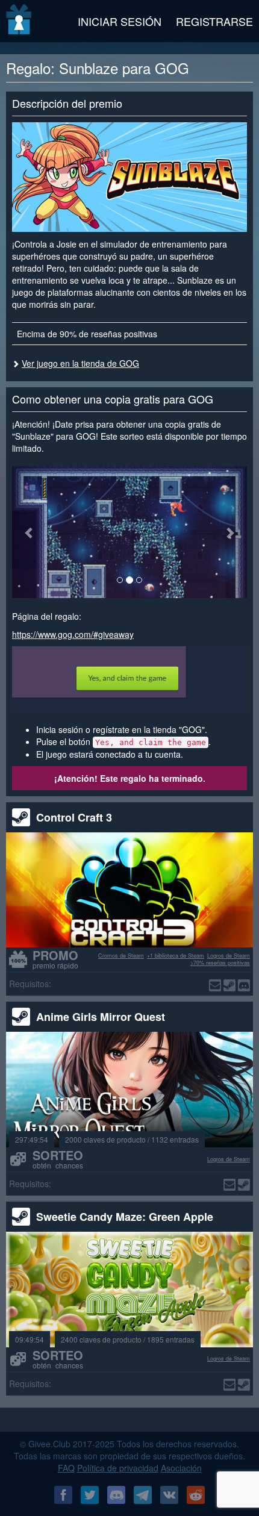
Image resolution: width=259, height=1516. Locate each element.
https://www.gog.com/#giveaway (73, 634)
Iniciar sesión (119, 21)
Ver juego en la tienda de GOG (80, 363)
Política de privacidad (117, 1468)
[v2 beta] (19, 21)
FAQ (66, 1468)
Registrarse (214, 21)
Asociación (181, 1468)
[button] (30, 532)
